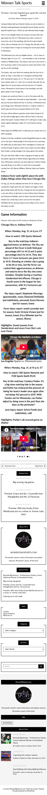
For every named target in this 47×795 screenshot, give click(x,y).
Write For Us (7, 615)
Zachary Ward (15, 18)
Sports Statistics (9, 613)
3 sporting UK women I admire (25, 755)
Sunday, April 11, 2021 (34, 746)
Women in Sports (23, 9)
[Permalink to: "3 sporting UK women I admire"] (6, 756)
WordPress (31, 791)
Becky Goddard (20, 758)
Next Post (39, 466)
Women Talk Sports (16, 3)
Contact (6, 612)
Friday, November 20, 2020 (36, 758)
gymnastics (18, 752)
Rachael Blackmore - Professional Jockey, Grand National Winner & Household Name (22, 576)
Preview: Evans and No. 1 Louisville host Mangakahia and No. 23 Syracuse (19, 586)
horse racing (19, 734)
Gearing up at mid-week (12, 596)
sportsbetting (7, 723)
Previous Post (9, 466)
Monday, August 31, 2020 (30, 18)
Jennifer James (20, 746)
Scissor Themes (38, 789)
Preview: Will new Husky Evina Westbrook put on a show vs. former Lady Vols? (23, 511)
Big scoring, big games (23, 482)
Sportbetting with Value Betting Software (29, 769)
